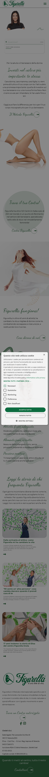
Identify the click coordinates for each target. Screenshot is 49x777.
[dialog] (24, 388)
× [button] (44, 355)
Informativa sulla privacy (35, 377)
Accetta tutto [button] (25, 410)
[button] (25, 381)
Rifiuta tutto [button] (25, 415)
